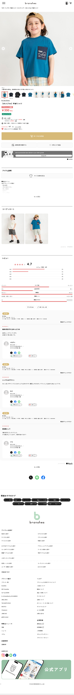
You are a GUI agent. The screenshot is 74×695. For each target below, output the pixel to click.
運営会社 (39, 624)
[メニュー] (3, 3)
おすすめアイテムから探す (8, 546)
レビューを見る (18, 126)
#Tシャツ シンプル (65, 500)
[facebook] (14, 655)
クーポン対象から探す (43, 549)
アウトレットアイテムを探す (45, 546)
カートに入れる (39, 136)
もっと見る (37, 467)
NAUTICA (4, 606)
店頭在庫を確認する (20, 145)
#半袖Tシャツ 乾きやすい (54, 504)
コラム (3, 634)
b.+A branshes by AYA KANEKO (10, 596)
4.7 (29, 264)
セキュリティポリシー (42, 634)
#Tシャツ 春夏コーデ (53, 500)
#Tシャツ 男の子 (8, 500)
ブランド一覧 (5, 582)
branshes (6, 100)
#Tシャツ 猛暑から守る (31, 504)
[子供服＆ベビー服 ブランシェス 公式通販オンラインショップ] (30, 3)
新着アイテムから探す (7, 553)
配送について (40, 589)
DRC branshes (5, 589)
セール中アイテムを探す (8, 549)
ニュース (4, 630)
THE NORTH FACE (6, 603)
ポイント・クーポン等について (45, 603)
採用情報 (39, 627)
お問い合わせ (40, 613)
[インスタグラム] (3, 655)
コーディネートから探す (44, 563)
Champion (4, 610)
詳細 (24, 119)
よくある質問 (40, 610)
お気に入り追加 (56, 145)
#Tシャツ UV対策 (42, 504)
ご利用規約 (40, 630)
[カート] (70, 3)
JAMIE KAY (4, 613)
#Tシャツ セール (26, 500)
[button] (3, 48)
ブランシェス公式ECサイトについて (46, 582)
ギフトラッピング (41, 606)
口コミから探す (42, 567)
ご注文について (41, 586)
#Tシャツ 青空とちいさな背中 (39, 500)
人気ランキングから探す (8, 558)
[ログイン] (66, 3)
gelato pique (5, 617)
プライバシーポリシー (43, 637)
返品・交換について (42, 592)
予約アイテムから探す (43, 553)
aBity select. (5, 599)
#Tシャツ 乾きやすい (18, 504)
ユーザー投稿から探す (7, 567)
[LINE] (10, 655)
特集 (3, 627)
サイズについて (41, 596)
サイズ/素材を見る (39, 176)
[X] (6, 655)
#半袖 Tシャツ (17, 500)
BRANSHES (37, 684)
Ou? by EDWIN (5, 592)
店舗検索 (4, 644)
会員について (40, 599)
